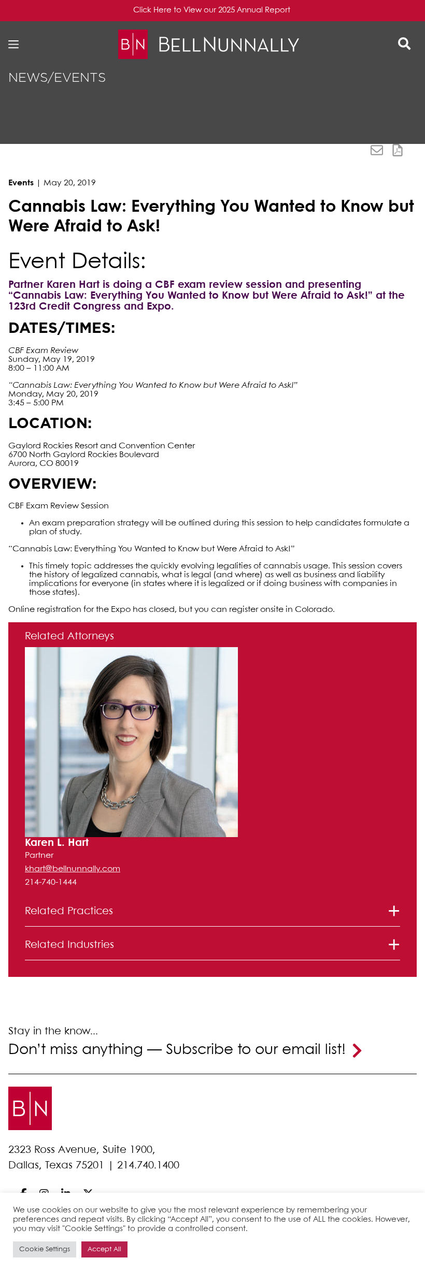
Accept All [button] (104, 1249)
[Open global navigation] (16, 44)
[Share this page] (377, 150)
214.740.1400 (148, 1165)
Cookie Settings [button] (44, 1249)
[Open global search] (404, 44)
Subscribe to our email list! (256, 1050)
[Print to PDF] (397, 150)
